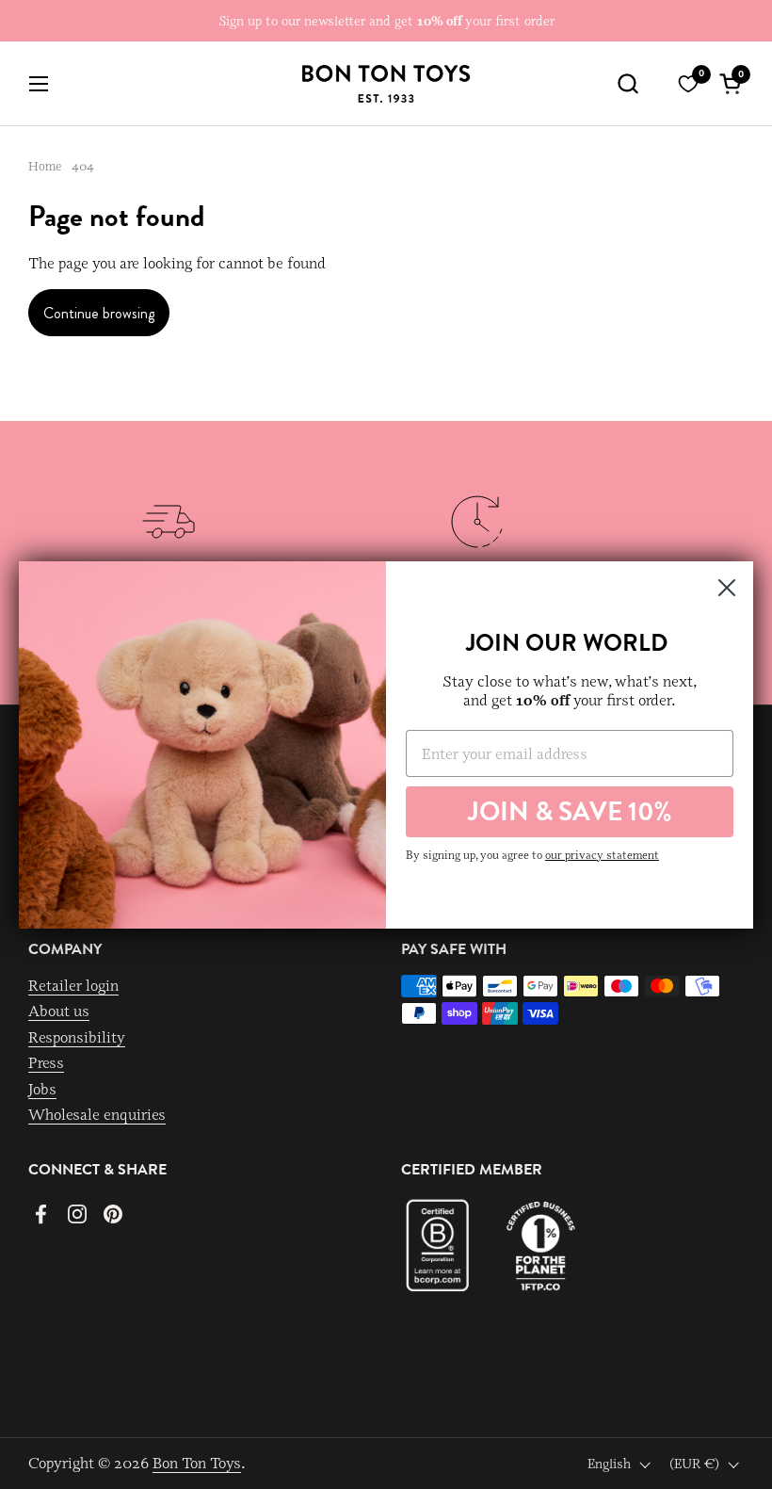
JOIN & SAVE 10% (570, 811)
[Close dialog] (727, 588)
